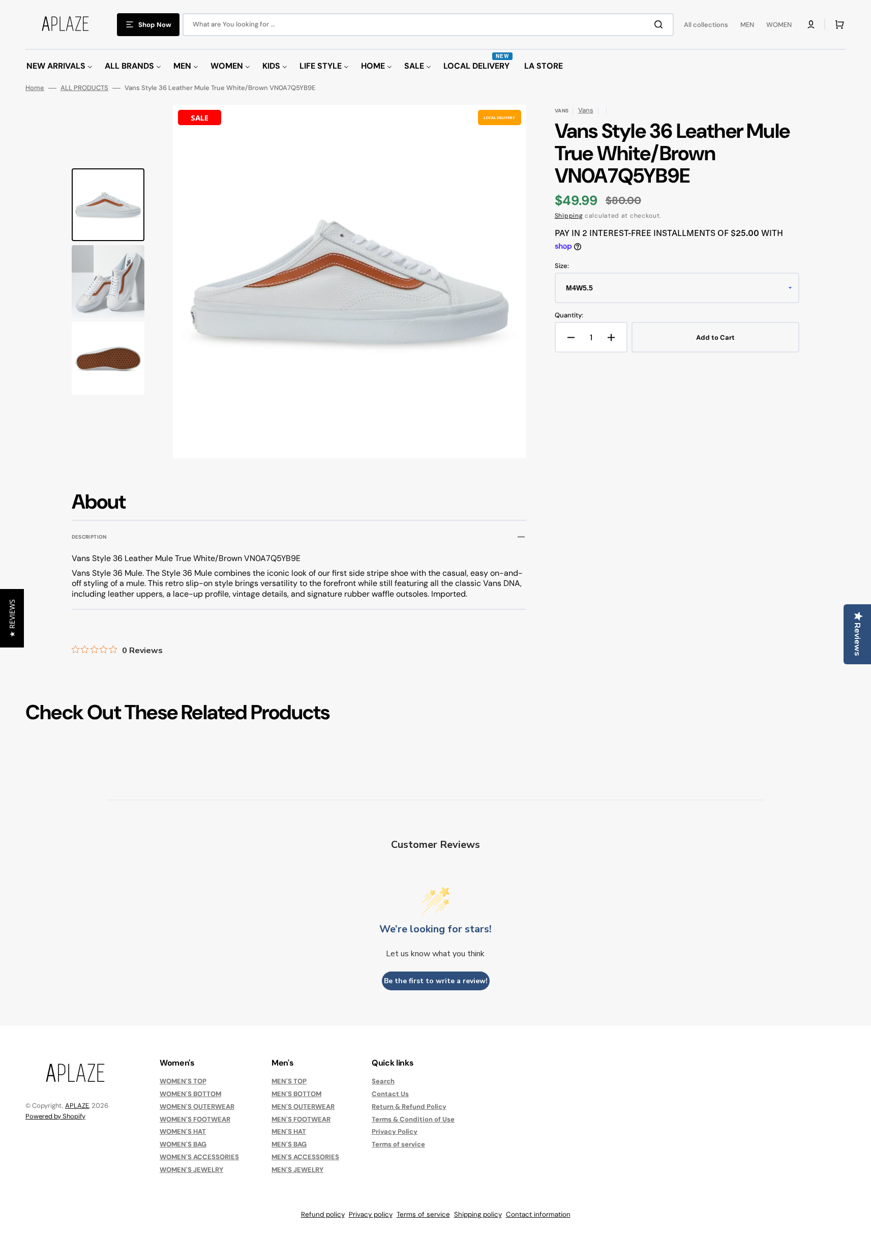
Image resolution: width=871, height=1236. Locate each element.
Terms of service (398, 1144)
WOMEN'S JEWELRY (191, 1169)
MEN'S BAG (289, 1144)
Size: (562, 266)
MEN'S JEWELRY (297, 1169)
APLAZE (77, 1105)
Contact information (538, 1214)
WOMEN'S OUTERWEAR (197, 1106)
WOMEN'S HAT (183, 1131)
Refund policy (323, 1214)
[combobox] (428, 24)
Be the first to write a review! (436, 981)
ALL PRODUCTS (84, 88)
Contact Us (390, 1094)
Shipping (569, 216)
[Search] (660, 24)
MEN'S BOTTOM (296, 1094)
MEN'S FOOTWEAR (301, 1119)
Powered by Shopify (55, 1116)
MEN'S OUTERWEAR (303, 1106)
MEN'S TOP (289, 1081)
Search (383, 1081)
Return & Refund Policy (409, 1106)
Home (34, 88)
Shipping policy (478, 1214)
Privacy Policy (394, 1131)
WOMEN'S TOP (183, 1081)
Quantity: (569, 315)
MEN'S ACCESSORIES (305, 1157)
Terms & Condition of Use (413, 1119)
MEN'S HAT (289, 1131)
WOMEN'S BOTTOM (190, 1094)
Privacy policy (371, 1214)
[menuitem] (59, 66)
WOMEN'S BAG (183, 1144)
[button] (811, 24)
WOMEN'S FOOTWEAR (195, 1119)
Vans (585, 110)
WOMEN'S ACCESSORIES (199, 1157)
